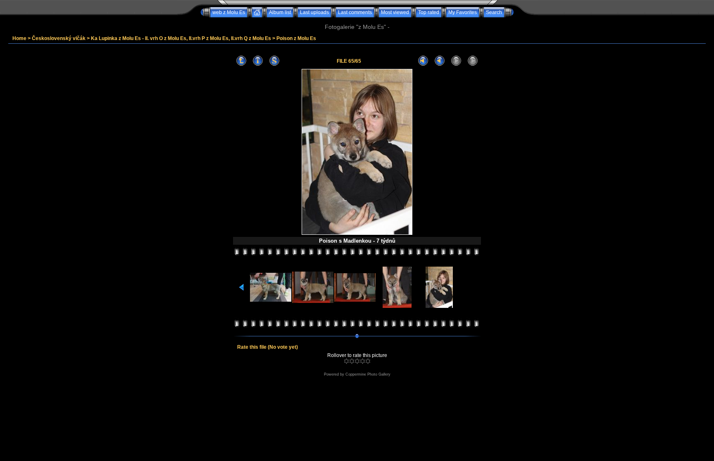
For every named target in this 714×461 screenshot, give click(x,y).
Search (494, 12)
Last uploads (314, 12)
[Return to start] (423, 61)
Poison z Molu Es (296, 38)
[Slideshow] (274, 61)
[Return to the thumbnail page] (241, 61)
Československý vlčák (59, 38)
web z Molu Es (228, 12)
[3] (357, 361)
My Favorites (462, 12)
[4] (362, 361)
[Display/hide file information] (258, 61)
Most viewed (395, 12)
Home (19, 38)
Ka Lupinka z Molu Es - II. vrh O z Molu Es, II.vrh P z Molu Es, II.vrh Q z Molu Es (181, 38)
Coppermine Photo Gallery (367, 374)
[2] (352, 361)
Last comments (355, 12)
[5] (368, 361)
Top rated (428, 12)
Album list (280, 12)
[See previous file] (439, 61)
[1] (346, 361)
